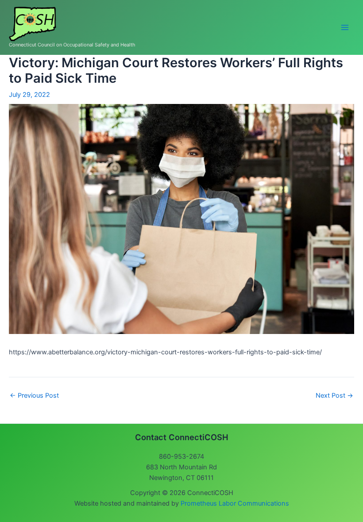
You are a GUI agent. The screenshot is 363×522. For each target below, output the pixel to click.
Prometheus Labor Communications (235, 503)
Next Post (334, 395)
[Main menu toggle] (345, 27)
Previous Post (34, 395)
